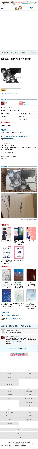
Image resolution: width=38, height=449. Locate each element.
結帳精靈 (19, 437)
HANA (6, 104)
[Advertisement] (19, 30)
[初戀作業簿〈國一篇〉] (19, 252)
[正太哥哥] (19, 2)
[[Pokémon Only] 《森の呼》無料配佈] (19, 295)
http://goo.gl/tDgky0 (17, 341)
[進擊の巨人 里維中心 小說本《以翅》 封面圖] (11, 75)
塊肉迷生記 (26, 104)
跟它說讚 (15, 52)
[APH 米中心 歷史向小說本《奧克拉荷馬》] (19, 275)
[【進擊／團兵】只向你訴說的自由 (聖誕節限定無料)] (6, 252)
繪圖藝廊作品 (9, 412)
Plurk (9, 381)
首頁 (2, 445)
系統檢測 (9, 423)
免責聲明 (28, 377)
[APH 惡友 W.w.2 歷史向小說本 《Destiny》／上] (6, 295)
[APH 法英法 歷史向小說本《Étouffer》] (31, 275)
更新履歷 (9, 377)
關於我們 (9, 373)
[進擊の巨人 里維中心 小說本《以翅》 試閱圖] (19, 180)
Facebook (9, 384)
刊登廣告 (28, 412)
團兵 (2, 96)
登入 (33, 8)
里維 (2, 93)
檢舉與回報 (9, 394)
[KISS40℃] (31, 233)
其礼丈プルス (10, 107)
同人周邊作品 (28, 398)
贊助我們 (28, 419)
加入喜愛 (24, 52)
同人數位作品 (28, 402)
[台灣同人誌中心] (18, 8)
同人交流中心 (9, 416)
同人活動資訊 (28, 391)
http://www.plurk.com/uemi (14, 139)
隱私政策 (28, 373)
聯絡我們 (9, 391)
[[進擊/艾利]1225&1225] (6, 233)
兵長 (12, 93)
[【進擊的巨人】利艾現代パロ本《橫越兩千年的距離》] (19, 233)
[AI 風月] (19, 355)
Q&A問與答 (9, 419)
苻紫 (7, 330)
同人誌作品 (28, 394)
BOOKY (28, 405)
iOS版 (19, 433)
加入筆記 (33, 52)
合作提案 (28, 416)
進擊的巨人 (7, 93)
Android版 (19, 429)
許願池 (9, 398)
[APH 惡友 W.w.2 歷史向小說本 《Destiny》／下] (6, 275)
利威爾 (16, 93)
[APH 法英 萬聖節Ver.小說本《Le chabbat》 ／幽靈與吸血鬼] (31, 295)
